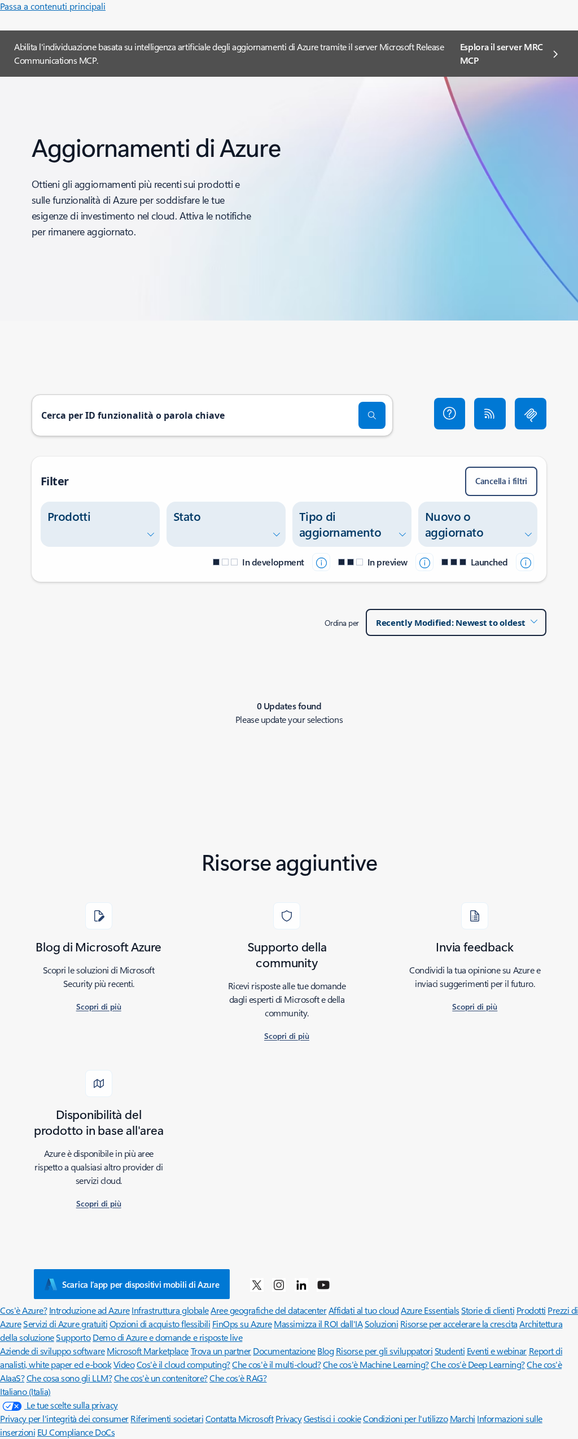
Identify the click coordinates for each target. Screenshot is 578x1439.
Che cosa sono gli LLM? (69, 1378)
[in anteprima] (424, 562)
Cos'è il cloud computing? (183, 1364)
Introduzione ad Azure (89, 1310)
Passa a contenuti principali (53, 6)
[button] (450, 413)
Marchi (462, 1418)
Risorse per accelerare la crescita (459, 1324)
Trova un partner (221, 1351)
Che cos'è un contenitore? (161, 1378)
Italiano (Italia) (25, 1391)
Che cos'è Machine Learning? (376, 1364)
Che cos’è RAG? (237, 1378)
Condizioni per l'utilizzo (405, 1418)
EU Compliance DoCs (76, 1432)
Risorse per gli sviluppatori (384, 1351)
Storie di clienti (487, 1310)
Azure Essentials (430, 1310)
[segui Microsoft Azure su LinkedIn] (301, 1284)
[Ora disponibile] (525, 562)
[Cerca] (372, 415)
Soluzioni (382, 1324)
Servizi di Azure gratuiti (65, 1324)
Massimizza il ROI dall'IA (318, 1324)
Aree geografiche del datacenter (268, 1310)
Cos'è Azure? (23, 1310)
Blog (325, 1351)
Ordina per (342, 622)
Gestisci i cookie (332, 1418)
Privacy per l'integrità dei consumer (64, 1418)
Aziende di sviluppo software (52, 1351)
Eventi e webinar (497, 1351)
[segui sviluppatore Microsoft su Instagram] (279, 1284)
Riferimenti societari (166, 1418)
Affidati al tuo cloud (364, 1310)
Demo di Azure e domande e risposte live (167, 1337)
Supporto (73, 1337)
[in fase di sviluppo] (321, 562)
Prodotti (531, 1310)
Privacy (288, 1418)
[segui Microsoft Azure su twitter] (257, 1284)
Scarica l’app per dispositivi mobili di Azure (141, 1284)
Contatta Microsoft (239, 1418)
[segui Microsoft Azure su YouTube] (323, 1284)
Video (124, 1364)
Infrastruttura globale (170, 1310)
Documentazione (284, 1351)
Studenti (450, 1351)
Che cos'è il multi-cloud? (276, 1364)
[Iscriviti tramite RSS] (490, 413)
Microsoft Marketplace (148, 1351)
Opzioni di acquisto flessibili (160, 1324)
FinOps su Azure (242, 1324)
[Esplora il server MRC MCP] (530, 413)
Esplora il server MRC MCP (501, 53)
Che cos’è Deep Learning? (477, 1364)
